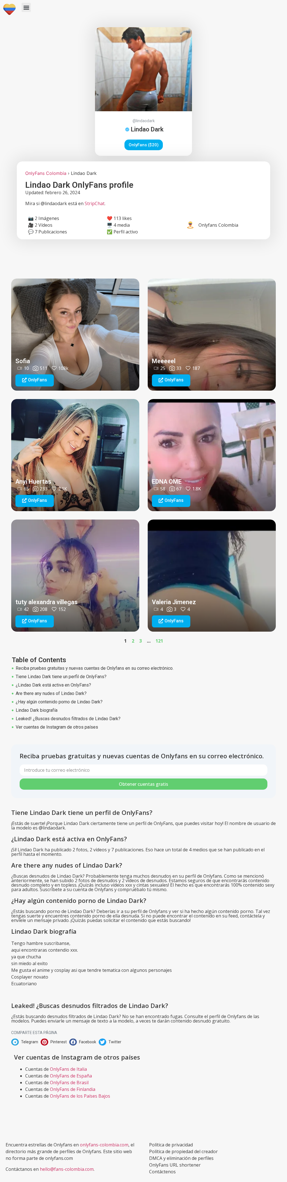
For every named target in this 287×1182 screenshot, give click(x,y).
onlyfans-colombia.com (104, 1145)
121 (159, 641)
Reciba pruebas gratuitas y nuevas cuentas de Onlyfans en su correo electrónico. (94, 668)
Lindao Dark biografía (36, 710)
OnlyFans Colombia (45, 173)
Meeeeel (163, 361)
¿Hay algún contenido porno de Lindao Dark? (59, 701)
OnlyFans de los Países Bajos (80, 1096)
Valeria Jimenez (174, 602)
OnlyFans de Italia (68, 1069)
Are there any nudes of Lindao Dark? (51, 693)
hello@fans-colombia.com (67, 1169)
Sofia (22, 361)
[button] (26, 7)
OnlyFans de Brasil (69, 1082)
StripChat (95, 203)
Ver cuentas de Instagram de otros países (57, 727)
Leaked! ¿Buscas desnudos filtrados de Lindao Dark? (68, 718)
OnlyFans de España (71, 1076)
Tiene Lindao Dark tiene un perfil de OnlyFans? (61, 676)
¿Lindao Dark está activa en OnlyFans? (53, 685)
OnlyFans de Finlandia (72, 1089)
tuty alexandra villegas (46, 602)
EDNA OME (167, 481)
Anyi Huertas (33, 481)
